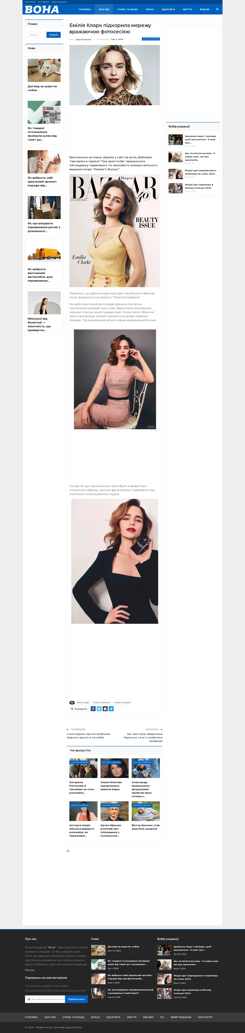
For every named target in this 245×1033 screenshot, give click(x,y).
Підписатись (76, 999)
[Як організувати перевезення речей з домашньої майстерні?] (44, 207)
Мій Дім (148, 1017)
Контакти (30, 2)
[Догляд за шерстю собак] (44, 70)
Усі (162, 1017)
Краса (150, 9)
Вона (51, 947)
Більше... (30, 970)
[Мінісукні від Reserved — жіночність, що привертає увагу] (44, 302)
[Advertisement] (114, 132)
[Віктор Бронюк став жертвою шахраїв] (146, 811)
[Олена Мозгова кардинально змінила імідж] (114, 768)
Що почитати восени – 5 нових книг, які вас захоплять (200, 156)
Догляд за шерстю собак (123, 946)
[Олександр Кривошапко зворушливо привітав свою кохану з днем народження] (146, 768)
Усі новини (43, 2)
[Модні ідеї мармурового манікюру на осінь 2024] (175, 174)
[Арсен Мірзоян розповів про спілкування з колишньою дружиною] (114, 811)
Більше (204, 9)
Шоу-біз (104, 9)
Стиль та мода (127, 9)
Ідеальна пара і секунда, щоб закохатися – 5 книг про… (200, 139)
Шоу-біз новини (151, 39)
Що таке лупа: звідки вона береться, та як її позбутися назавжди (143, 737)
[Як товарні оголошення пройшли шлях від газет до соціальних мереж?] (44, 112)
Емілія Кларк (83, 703)
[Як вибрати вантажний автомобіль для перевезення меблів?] (44, 253)
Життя (187, 9)
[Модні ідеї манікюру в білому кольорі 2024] (175, 188)
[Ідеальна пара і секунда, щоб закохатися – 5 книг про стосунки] (175, 139)
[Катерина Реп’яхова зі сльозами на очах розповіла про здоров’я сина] (83, 768)
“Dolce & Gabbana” (101, 703)
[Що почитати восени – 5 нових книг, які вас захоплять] (175, 157)
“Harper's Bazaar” (122, 703)
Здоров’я (168, 9)
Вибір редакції (59, 2)
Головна (85, 9)
